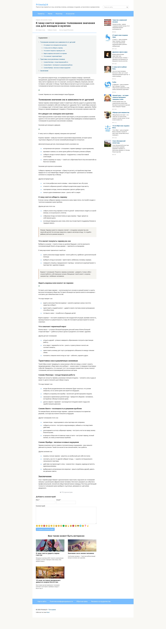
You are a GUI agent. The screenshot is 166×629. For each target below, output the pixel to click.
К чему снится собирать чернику (53, 48)
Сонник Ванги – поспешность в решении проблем (58, 65)
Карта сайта (42, 601)
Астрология (70, 13)
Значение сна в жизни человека (81, 553)
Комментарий (40, 506)
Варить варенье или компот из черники (55, 53)
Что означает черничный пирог (53, 56)
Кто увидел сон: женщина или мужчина (55, 45)
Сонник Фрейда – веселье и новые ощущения (57, 67)
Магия (50, 13)
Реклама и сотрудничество (101, 601)
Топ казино (52, 609)
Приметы (41, 13)
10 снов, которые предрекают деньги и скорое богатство (48, 581)
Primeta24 (42, 4)
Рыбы (114, 82)
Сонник (55, 30)
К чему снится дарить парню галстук (47, 554)
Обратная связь (82, 601)
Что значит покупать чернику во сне (54, 50)
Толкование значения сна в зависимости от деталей (57, 42)
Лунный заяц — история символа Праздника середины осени (120, 97)
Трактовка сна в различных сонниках (52, 59)
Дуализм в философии (119, 52)
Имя (38, 500)
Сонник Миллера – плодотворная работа (56, 62)
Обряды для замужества (120, 112)
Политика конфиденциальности (61, 601)
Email (58, 500)
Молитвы (59, 13)
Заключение (44, 70)
